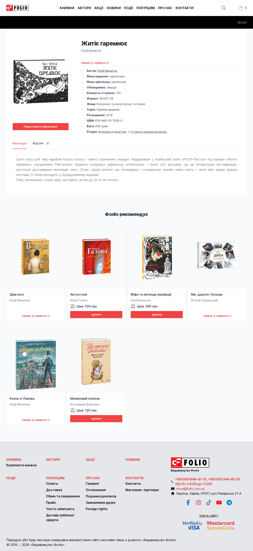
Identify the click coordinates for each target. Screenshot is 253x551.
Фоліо (242, 22)
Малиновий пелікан (85, 398)
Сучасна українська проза (148, 131)
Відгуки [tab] (41, 143)
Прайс (51, 503)
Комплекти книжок (21, 465)
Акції (98, 8)
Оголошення (96, 490)
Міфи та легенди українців (151, 294)
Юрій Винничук (91, 50)
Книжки (67, 8)
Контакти (185, 8)
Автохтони (78, 294)
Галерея (92, 484)
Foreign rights (97, 509)
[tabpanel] (126, 168)
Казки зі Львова (22, 398)
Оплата (52, 484)
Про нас (165, 8)
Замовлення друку (100, 503)
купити (96, 314)
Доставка (54, 490)
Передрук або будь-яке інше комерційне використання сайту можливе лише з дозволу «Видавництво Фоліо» (91, 540)
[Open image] (41, 80)
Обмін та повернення (63, 496)
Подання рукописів (101, 496)
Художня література (112, 131)
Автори (84, 8)
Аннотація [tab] (19, 143)
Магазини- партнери (142, 490)
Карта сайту (208, 516)
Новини (114, 8)
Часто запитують (60, 509)
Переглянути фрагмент (41, 126)
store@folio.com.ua (190, 489)
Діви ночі (17, 294)
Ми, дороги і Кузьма (206, 294)
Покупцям (145, 8)
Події (128, 8)
